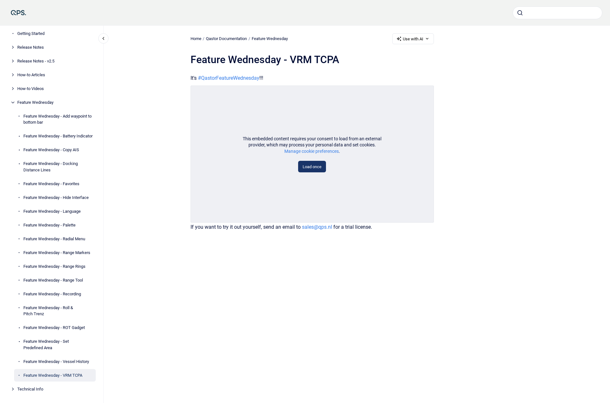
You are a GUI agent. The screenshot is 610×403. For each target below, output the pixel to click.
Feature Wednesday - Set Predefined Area (46, 344)
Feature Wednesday (35, 102)
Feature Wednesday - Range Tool (53, 280)
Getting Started (31, 33)
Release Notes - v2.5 (35, 61)
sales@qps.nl (317, 227)
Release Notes (30, 47)
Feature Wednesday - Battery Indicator (58, 136)
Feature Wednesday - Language (52, 211)
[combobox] (557, 13)
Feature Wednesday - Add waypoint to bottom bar (57, 119)
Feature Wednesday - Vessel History (56, 361)
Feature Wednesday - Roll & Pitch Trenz (48, 311)
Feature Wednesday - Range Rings (54, 266)
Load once (312, 166)
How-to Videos (30, 88)
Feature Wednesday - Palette (49, 225)
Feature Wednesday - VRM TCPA (52, 375)
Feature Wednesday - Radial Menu (54, 238)
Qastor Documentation (226, 38)
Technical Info (30, 389)
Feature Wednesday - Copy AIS (51, 149)
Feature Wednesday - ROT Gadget (54, 327)
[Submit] (520, 13)
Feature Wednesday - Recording (52, 294)
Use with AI (413, 39)
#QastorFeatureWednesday (228, 78)
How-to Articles (31, 74)
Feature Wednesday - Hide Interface (56, 197)
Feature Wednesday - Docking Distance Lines (50, 166)
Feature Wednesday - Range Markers (56, 252)
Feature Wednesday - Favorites (51, 183)
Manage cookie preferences (311, 151)
